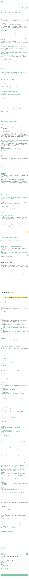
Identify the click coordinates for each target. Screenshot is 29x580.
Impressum (13, 289)
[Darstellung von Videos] (2, 295)
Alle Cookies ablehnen (12, 297)
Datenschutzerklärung (5, 289)
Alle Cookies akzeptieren (22, 297)
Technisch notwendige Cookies (8, 292)
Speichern (4, 297)
